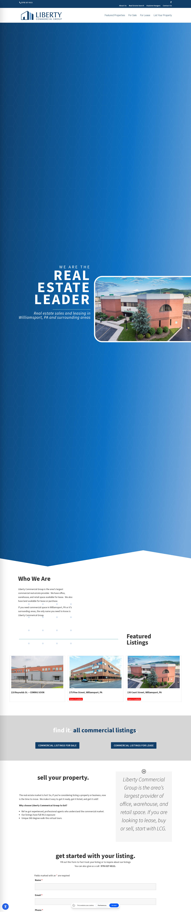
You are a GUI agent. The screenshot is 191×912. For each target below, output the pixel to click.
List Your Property (163, 15)
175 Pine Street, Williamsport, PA (85, 692)
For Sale (132, 15)
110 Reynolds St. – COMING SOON (27, 692)
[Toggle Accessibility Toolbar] (5, 906)
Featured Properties (115, 15)
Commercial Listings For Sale (57, 745)
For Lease (145, 15)
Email (38, 895)
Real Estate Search (136, 6)
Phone (39, 909)
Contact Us (167, 6)
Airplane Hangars (153, 6)
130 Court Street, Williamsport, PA (144, 692)
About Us (123, 6)
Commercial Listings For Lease (134, 745)
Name (38, 880)
